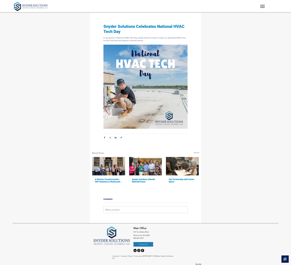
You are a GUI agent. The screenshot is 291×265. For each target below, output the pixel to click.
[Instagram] (138, 250)
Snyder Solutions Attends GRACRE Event (143, 180)
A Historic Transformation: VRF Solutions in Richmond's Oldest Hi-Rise (108, 180)
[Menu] (262, 6)
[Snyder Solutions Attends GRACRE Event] (145, 166)
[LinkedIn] (135, 250)
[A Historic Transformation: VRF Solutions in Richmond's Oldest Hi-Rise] (108, 166)
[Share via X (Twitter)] (110, 137)
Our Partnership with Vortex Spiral (181, 180)
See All (196, 153)
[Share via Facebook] (104, 137)
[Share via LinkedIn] (116, 137)
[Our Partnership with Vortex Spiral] (182, 166)
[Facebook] (142, 250)
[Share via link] (121, 137)
